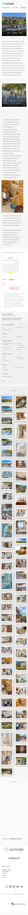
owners (4, 873)
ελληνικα (23, 7)
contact (4, 877)
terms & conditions (19, 894)
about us (4, 875)
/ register (6, 866)
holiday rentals (6, 7)
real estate (15, 7)
